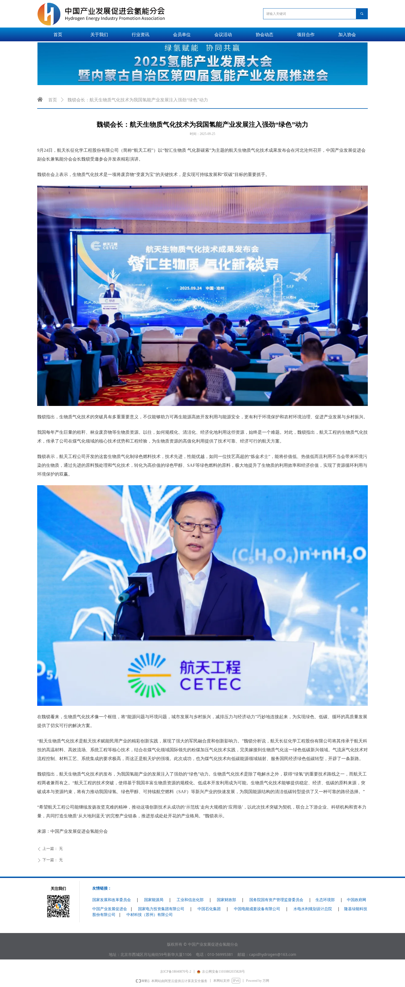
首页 (52, 99)
